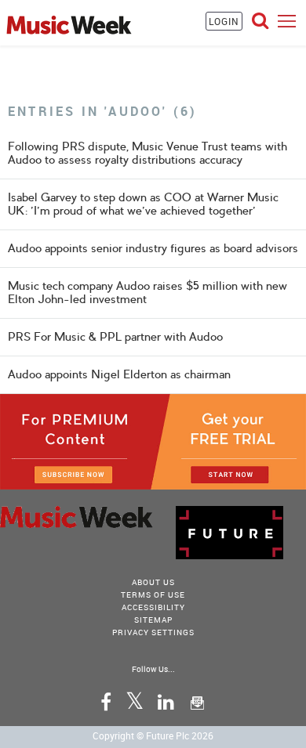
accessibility (153, 607)
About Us (153, 581)
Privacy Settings (153, 632)
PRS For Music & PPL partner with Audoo (115, 337)
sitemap (153, 619)
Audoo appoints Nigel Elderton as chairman (119, 374)
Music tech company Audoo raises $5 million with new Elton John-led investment (147, 292)
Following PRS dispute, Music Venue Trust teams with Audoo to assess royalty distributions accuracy (147, 153)
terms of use (153, 594)
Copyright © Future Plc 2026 (153, 735)
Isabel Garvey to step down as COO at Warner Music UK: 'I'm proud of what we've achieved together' (143, 204)
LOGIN (224, 21)
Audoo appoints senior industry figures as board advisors (153, 248)
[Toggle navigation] (286, 20)
